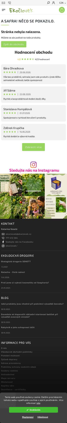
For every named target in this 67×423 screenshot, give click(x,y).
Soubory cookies (9, 370)
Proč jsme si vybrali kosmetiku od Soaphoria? (25, 282)
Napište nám (7, 385)
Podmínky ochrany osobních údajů (18, 367)
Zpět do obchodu (13, 44)
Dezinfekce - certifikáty (13, 389)
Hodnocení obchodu (33, 52)
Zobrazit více (33, 146)
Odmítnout (42, 417)
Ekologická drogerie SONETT (16, 261)
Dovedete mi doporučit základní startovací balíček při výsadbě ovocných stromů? (29, 315)
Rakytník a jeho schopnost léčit (18, 327)
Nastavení (28, 417)
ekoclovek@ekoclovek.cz (18, 234)
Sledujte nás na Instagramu (34, 170)
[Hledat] (48, 3)
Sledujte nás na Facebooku (19, 242)
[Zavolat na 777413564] (10, 2)
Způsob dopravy (9, 359)
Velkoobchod (7, 374)
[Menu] (3, 9)
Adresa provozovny (11, 363)
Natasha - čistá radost (13, 272)
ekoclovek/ (12, 245)
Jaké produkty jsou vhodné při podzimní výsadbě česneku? (32, 304)
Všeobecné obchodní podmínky (17, 352)
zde (38, 403)
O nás (4, 348)
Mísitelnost (7, 382)
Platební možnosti (10, 355)
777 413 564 (12, 238)
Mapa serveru (8, 378)
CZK (61, 3)
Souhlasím (35, 409)
